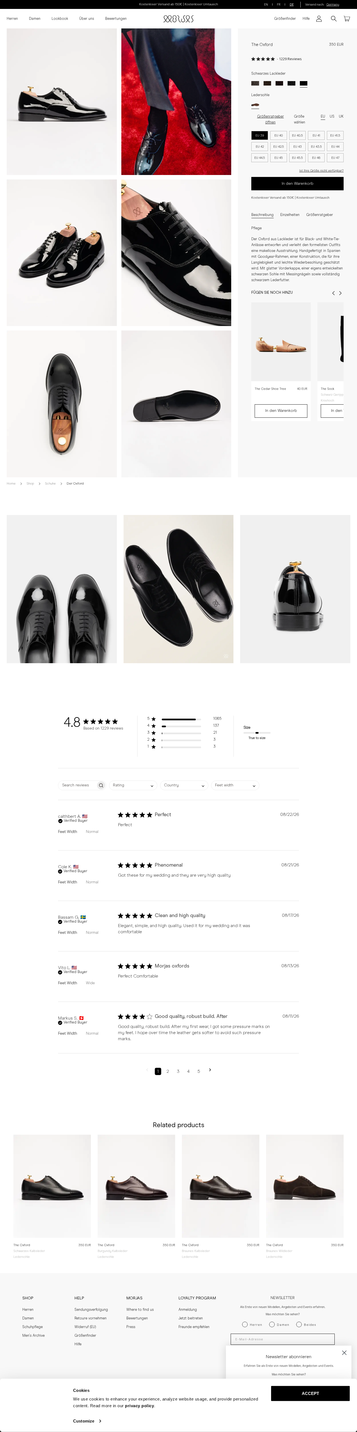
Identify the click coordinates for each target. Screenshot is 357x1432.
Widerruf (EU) (85, 1327)
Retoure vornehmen (90, 1318)
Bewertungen (116, 19)
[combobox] (133, 785)
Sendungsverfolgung (91, 1310)
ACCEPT (310, 1393)
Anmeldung (187, 1310)
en (266, 4)
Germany (332, 4)
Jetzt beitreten (190, 1318)
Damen (34, 19)
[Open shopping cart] (347, 18)
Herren (12, 19)
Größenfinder (285, 19)
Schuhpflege (32, 1327)
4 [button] (188, 1071)
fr (279, 4)
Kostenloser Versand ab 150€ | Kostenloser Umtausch (178, 4)
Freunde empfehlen (193, 1327)
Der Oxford (75, 483)
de (292, 4)
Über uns (86, 19)
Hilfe (306, 19)
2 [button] (168, 1071)
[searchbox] (77, 785)
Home (11, 483)
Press (130, 1327)
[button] (184, 719)
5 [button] (198, 1071)
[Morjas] (178, 18)
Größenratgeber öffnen (270, 119)
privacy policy (139, 1405)
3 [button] (178, 1071)
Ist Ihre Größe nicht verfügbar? (321, 170)
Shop (30, 483)
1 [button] (158, 1071)
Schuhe (50, 483)
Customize (83, 1421)
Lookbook (60, 19)
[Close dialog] (344, 1353)
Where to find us (140, 1310)
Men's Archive (33, 1336)
